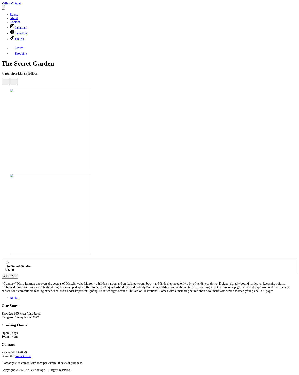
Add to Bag (9, 276)
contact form (23, 356)
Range (14, 14)
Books (14, 297)
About (14, 18)
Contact (15, 22)
